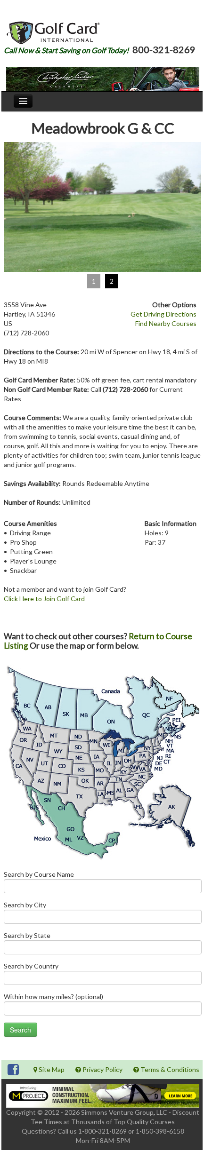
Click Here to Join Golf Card (44, 599)
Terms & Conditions (169, 1069)
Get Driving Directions (163, 314)
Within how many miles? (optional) (53, 996)
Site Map (51, 1069)
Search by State (27, 935)
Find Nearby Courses (165, 323)
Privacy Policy (101, 1069)
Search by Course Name (39, 874)
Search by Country (31, 966)
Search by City (25, 905)
